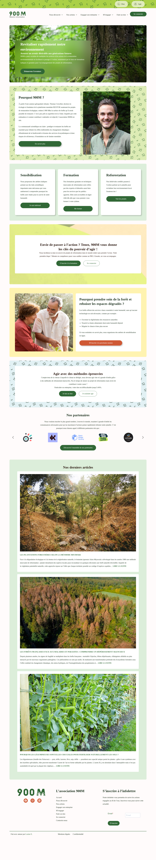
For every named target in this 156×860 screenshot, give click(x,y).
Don (123, 4)
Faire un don (121, 15)
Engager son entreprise (89, 15)
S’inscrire (114, 823)
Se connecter (138, 14)
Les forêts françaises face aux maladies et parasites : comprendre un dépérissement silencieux (72, 652)
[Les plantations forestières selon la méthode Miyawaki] (78, 513)
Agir (139, 4)
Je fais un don (68, 394)
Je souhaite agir (87, 394)
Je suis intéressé (35, 205)
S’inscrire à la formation (68, 263)
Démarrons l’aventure (32, 71)
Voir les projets (121, 199)
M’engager (107, 15)
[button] (61, 15)
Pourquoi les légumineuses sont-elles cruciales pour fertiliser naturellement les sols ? (69, 755)
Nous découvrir (54, 15)
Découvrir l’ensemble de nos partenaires (78, 448)
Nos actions (70, 15)
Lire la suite (119, 566)
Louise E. (28, 834)
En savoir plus (40, 144)
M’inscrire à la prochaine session (101, 343)
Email (110, 814)
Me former (78, 209)
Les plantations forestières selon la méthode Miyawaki (50, 555)
